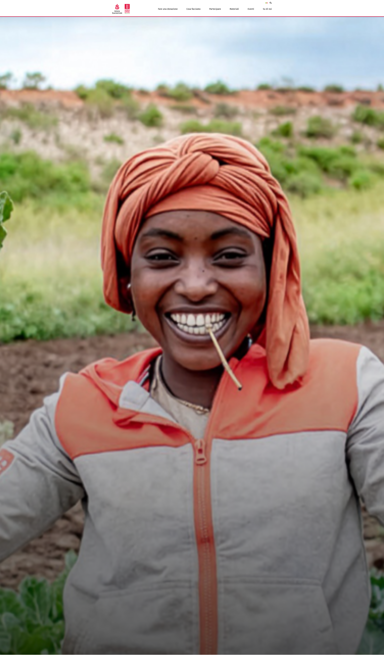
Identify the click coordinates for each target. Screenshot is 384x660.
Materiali (234, 9)
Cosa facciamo (193, 9)
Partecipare (215, 9)
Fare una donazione (168, 9)
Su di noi (267, 9)
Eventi (251, 9)
